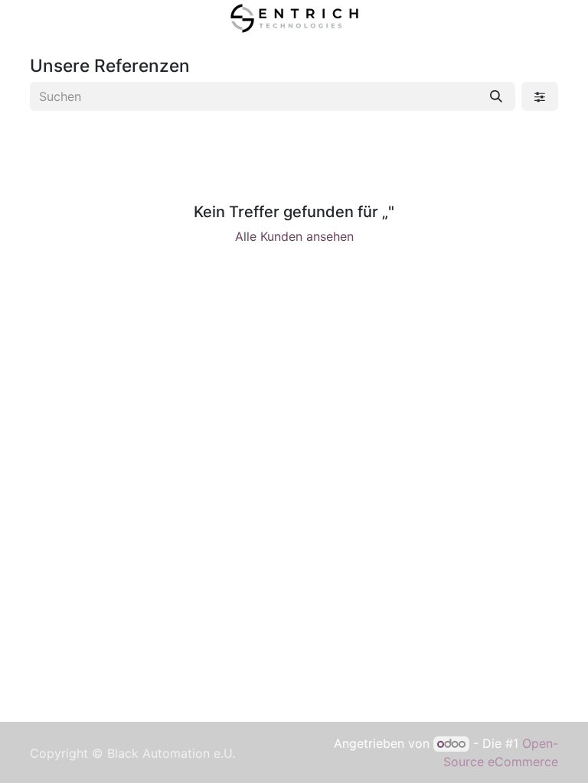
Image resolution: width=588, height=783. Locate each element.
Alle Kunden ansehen (294, 236)
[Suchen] (496, 96)
